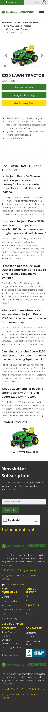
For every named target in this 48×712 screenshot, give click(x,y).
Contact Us (31, 632)
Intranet (33, 575)
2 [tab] (8, 66)
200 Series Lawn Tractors (16, 29)
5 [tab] (20, 66)
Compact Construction (12, 609)
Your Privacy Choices (15, 584)
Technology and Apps (11, 647)
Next (42, 55)
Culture (29, 614)
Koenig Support (9, 632)
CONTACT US (34, 628)
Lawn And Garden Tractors (17, 25)
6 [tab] (24, 66)
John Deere (7, 22)
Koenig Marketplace (11, 655)
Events (5, 651)
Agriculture (6, 605)
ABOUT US (32, 605)
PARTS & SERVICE (31, 590)
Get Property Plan (24, 103)
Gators (5, 614)
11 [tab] (43, 66)
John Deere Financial (11, 643)
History (29, 609)
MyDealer (6, 639)
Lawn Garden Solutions (26, 22)
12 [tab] (24, 69)
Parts (28, 596)
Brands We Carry (9, 618)
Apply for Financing (24, 95)
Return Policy (22, 575)
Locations (12, 2)
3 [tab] (12, 66)
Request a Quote (24, 87)
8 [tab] (31, 66)
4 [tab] (16, 66)
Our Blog (6, 636)
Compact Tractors (10, 601)
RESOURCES (9, 628)
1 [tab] (5, 66)
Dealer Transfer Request (33, 643)
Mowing (5, 596)
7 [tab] (28, 66)
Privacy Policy (8, 575)
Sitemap (5, 578)
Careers (29, 618)
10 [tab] (39, 66)
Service (29, 600)
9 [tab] (35, 66)
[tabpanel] (24, 55)
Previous (6, 55)
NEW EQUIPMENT (9, 590)
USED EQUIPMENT (13, 623)
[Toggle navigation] (41, 12)
